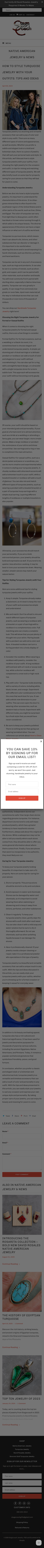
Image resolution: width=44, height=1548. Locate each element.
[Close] (40, 743)
